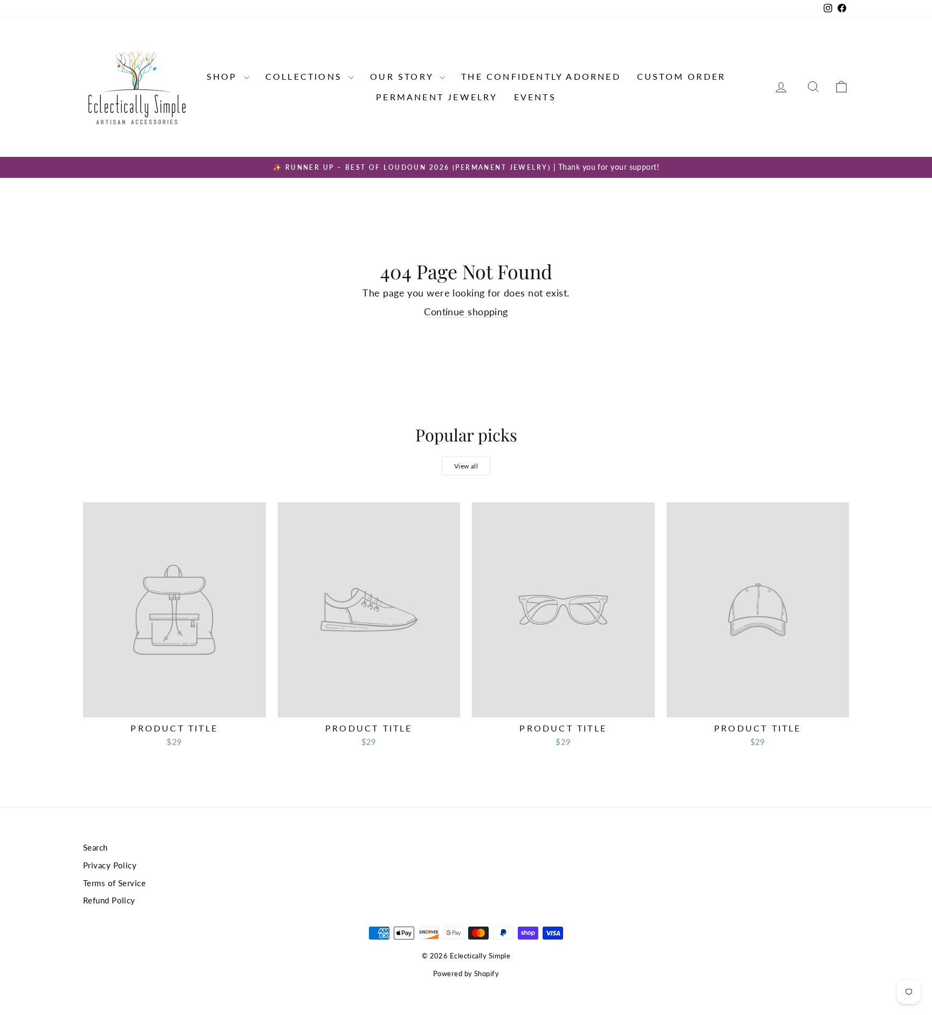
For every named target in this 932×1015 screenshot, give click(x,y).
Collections (305, 76)
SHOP (224, 76)
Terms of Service (114, 883)
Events (535, 97)
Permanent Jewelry (436, 97)
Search (95, 847)
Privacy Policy (109, 865)
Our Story (403, 76)
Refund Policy (109, 900)
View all (466, 466)
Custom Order (681, 76)
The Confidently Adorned (541, 76)
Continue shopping (466, 311)
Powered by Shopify (466, 973)
